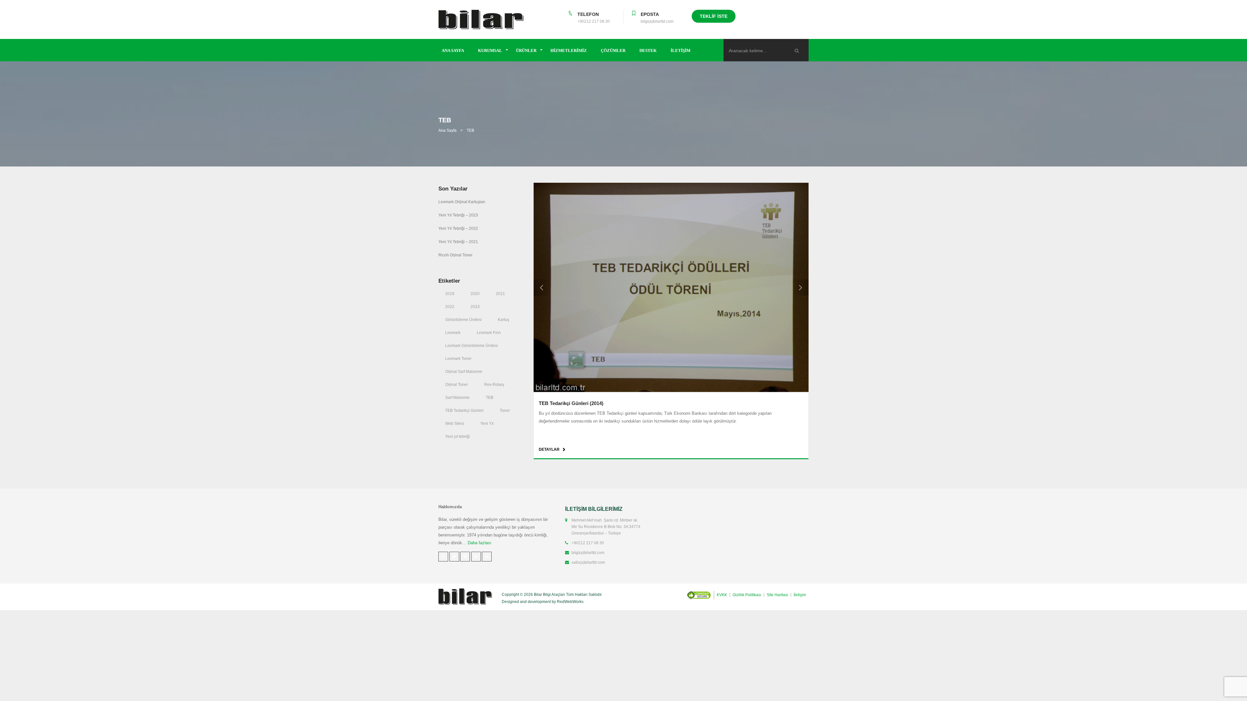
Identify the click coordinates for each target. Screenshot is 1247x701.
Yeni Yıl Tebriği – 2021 (458, 242)
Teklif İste (713, 16)
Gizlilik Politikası (747, 595)
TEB (489, 397)
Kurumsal (490, 50)
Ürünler (526, 50)
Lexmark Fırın (489, 332)
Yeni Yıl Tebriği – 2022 (458, 228)
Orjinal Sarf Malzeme (463, 371)
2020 (475, 293)
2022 (449, 306)
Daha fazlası (479, 543)
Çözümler (613, 50)
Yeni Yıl (487, 423)
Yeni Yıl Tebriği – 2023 (458, 215)
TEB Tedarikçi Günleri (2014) (571, 403)
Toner (505, 410)
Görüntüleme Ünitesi (463, 319)
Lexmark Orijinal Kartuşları (461, 202)
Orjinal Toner (456, 384)
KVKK (722, 595)
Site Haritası (777, 595)
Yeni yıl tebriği (457, 436)
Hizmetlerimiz (568, 50)
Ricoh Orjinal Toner (455, 255)
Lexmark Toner (458, 358)
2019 (449, 293)
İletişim (680, 50)
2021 (500, 293)
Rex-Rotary (494, 384)
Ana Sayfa (453, 50)
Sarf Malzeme (457, 397)
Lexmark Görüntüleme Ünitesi (471, 345)
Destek (648, 50)
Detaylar (549, 449)
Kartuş (503, 319)
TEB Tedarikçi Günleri (464, 410)
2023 (475, 306)
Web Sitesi (454, 423)
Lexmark (452, 332)
